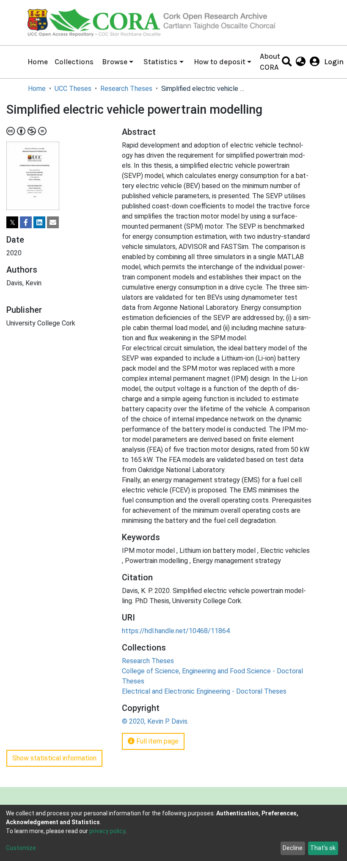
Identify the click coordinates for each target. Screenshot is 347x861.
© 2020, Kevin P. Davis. (155, 721)
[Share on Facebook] (26, 222)
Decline (293, 848)
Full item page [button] (157, 741)
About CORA (270, 61)
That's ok (323, 848)
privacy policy (107, 831)
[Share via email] (53, 222)
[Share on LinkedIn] (39, 222)
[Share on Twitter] (12, 222)
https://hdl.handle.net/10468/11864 (176, 631)
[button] (300, 61)
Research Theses (126, 89)
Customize (21, 848)
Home (38, 61)
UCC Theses (73, 89)
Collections (74, 61)
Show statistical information (54, 758)
